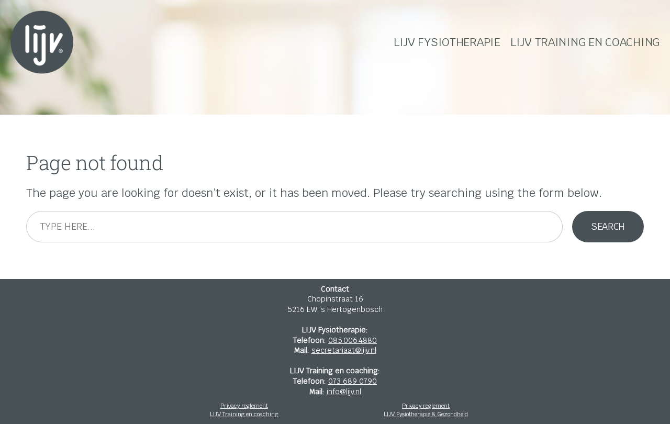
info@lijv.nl (344, 391)
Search (608, 226)
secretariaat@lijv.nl (343, 350)
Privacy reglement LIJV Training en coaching (244, 410)
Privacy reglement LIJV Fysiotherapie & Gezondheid (426, 410)
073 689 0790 (352, 381)
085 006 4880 (352, 340)
